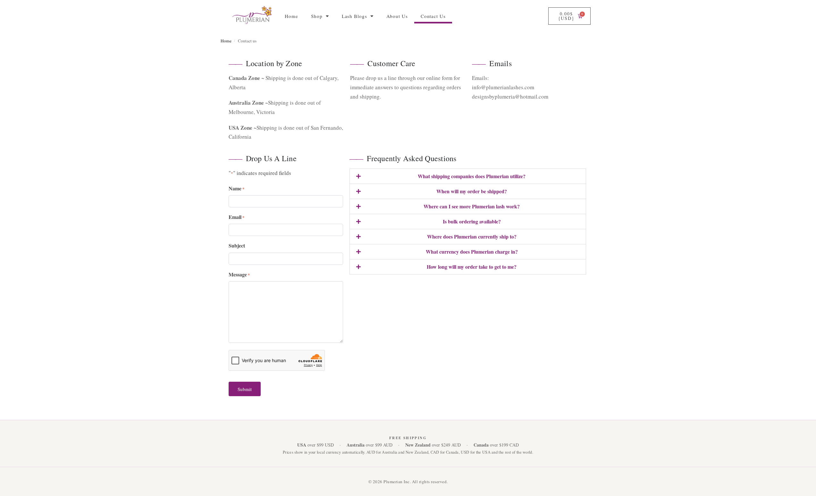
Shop (317, 16)
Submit (245, 389)
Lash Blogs (354, 16)
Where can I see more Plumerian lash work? (472, 206)
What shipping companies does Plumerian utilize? (472, 176)
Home (291, 16)
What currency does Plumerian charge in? (472, 251)
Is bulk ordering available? (472, 221)
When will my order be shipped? (471, 191)
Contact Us (433, 16)
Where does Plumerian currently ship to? (472, 236)
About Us (397, 16)
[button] (468, 176)
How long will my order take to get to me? (472, 266)
